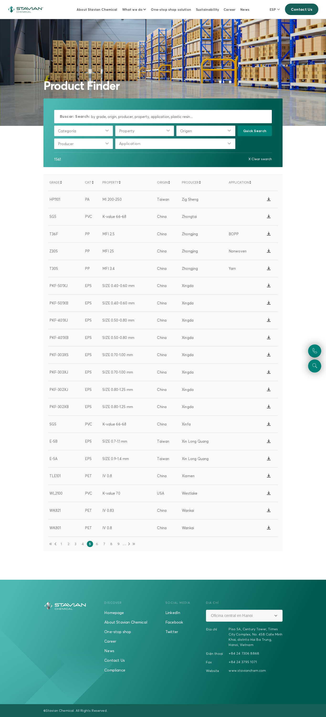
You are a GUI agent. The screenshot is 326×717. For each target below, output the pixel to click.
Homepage (114, 612)
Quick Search (254, 131)
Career (230, 9)
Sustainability (207, 9)
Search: (82, 116)
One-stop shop (117, 631)
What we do (132, 9)
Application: (130, 143)
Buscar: (67, 116)
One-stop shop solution (171, 9)
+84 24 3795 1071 (243, 662)
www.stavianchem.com (247, 670)
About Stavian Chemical (97, 9)
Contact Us (301, 9)
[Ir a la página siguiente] (129, 544)
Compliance (114, 670)
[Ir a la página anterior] (55, 544)
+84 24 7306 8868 (244, 653)
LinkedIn (172, 612)
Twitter (171, 631)
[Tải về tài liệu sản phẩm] (269, 199)
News (244, 9)
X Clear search (260, 159)
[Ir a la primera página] (51, 544)
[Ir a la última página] (134, 544)
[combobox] (83, 131)
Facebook (174, 622)
